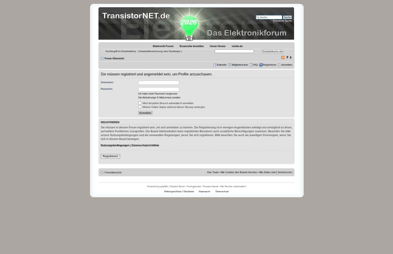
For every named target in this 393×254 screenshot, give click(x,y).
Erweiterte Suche (282, 20)
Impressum (204, 191)
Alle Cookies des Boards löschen (239, 172)
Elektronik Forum (163, 46)
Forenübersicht (113, 172)
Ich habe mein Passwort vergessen (157, 93)
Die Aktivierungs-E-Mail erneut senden (159, 97)
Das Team (213, 172)
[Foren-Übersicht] (137, 23)
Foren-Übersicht (114, 58)
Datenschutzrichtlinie (145, 145)
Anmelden (286, 64)
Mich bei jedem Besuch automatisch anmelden (168, 103)
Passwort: (107, 88)
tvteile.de (237, 46)
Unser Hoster (218, 46)
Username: (107, 82)
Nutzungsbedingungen (115, 145)
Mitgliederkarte (240, 64)
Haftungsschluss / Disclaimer (179, 191)
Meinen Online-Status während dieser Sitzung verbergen (173, 107)
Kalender (222, 64)
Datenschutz (222, 191)
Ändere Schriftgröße (289, 57)
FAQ (255, 64)
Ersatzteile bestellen (192, 46)
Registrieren (269, 64)
